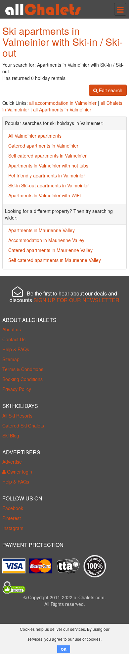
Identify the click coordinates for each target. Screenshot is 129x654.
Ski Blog (10, 435)
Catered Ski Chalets (23, 425)
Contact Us (13, 339)
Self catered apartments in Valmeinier (47, 155)
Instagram (12, 528)
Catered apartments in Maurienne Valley (50, 250)
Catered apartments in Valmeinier (43, 145)
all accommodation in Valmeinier (63, 102)
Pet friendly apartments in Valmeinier (46, 175)
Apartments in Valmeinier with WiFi (44, 195)
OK (63, 649)
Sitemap (11, 359)
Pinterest (11, 518)
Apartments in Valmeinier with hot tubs (48, 165)
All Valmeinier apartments (35, 135)
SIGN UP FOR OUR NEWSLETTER (76, 300)
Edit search (110, 90)
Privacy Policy (16, 389)
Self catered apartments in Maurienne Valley (54, 260)
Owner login (19, 471)
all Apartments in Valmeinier (62, 109)
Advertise (12, 461)
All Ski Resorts (17, 415)
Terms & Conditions (22, 369)
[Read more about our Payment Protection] (15, 563)
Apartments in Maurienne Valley (41, 230)
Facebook (12, 508)
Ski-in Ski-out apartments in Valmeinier (48, 185)
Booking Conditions (22, 379)
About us (11, 329)
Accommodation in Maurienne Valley (46, 240)
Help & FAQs (15, 349)
